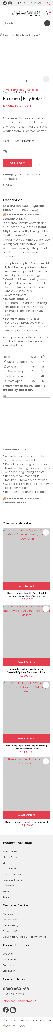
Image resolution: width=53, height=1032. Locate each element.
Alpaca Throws (11, 851)
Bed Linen (8, 953)
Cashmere (9, 885)
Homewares (9, 959)
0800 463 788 (48, 3)
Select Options (26, 662)
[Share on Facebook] (13, 185)
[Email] (23, 184)
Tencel (6, 897)
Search (47, 23)
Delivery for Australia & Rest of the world (24, 936)
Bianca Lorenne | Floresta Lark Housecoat (26, 821)
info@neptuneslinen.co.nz (19, 1001)
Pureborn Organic (12, 879)
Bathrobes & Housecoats (24, 90)
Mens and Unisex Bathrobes (19, 92)
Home (6, 90)
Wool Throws (9, 868)
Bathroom (8, 965)
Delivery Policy (10, 925)
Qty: (5, 151)
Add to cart (17, 162)
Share (7, 184)
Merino (6, 891)
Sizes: (6, 141)
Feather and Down (13, 874)
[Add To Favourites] (37, 163)
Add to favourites (46, 532)
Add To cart (26, 586)
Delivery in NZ (10, 931)
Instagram (10, 3)
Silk (4, 862)
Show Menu (4, 12)
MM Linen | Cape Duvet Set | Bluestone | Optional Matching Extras (26, 747)
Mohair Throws (10, 857)
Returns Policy (10, 919)
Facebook (5, 3)
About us (8, 913)
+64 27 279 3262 (13, 994)
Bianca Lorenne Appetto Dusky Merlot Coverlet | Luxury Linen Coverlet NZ (26, 594)
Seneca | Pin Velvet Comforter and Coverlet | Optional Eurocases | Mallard (26, 671)
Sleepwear (9, 970)
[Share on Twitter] (18, 184)
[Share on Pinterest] (27, 185)
